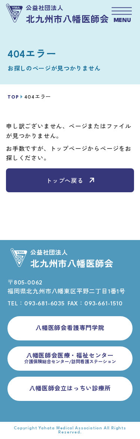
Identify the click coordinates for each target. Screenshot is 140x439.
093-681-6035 (44, 304)
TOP (13, 97)
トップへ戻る (65, 181)
